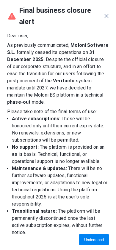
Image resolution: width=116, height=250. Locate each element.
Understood (94, 240)
